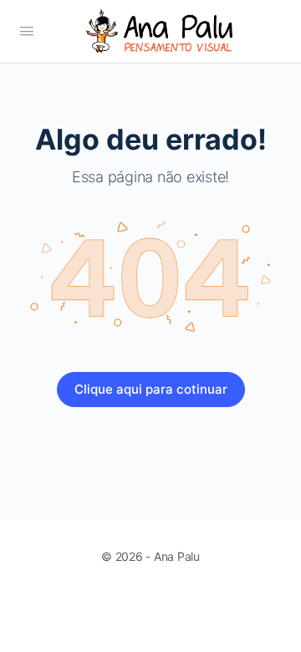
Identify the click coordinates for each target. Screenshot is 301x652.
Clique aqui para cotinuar (150, 389)
